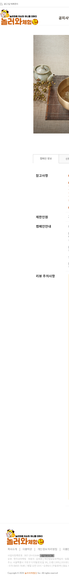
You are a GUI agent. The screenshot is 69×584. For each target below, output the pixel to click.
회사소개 (12, 549)
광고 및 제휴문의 (11, 4)
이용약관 (27, 549)
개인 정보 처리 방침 (47, 549)
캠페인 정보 (46, 158)
